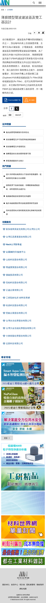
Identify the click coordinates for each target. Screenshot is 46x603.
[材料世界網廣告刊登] (23, 543)
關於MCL (6, 584)
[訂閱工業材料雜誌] (23, 561)
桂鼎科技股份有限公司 (16, 305)
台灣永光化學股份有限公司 (18, 320)
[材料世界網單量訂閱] (23, 527)
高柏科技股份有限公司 (16, 282)
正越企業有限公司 (14, 290)
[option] (23, 455)
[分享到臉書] (11, 108)
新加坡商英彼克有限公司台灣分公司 (22, 229)
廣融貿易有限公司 (14, 274)
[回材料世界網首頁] (4, 2)
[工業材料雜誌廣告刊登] (23, 552)
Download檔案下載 (14, 100)
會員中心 (14, 584)
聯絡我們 (18, 115)
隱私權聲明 (30, 584)
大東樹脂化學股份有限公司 (18, 335)
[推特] (16, 108)
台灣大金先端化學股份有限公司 (20, 328)
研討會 (22, 584)
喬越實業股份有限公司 (16, 267)
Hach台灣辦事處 (13, 244)
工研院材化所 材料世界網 (17, 297)
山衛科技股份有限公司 (16, 259)
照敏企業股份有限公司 (16, 312)
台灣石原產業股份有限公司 (18, 236)
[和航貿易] (23, 454)
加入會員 (31, 100)
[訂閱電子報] (23, 503)
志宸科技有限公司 (14, 343)
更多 (6, 438)
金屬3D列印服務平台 (15, 251)
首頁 (2, 10)
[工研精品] (23, 479)
